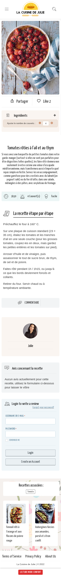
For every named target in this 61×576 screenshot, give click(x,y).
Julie (30, 346)
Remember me (14, 440)
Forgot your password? (43, 407)
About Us (50, 556)
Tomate (30, 491)
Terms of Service (11, 556)
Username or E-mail (14, 416)
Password (10, 428)
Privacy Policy (33, 556)
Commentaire (32, 302)
